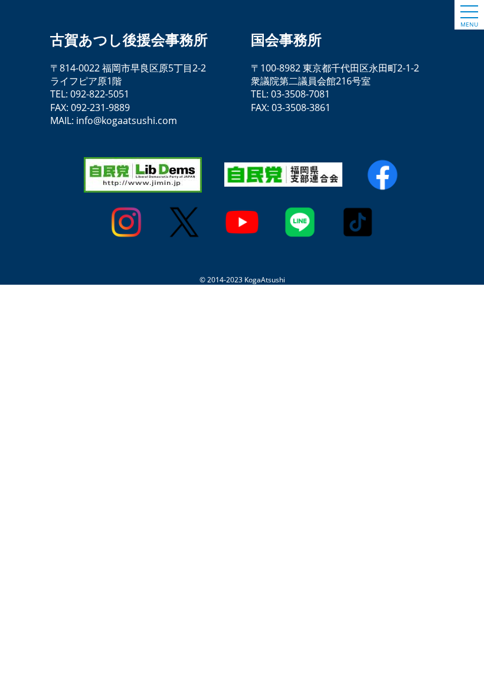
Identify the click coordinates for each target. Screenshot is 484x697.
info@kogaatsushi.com (126, 120)
